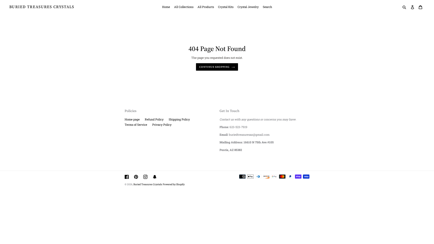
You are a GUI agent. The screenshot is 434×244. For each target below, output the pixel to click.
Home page (132, 119)
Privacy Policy (162, 125)
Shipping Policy (179, 119)
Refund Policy (154, 119)
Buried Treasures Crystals (41, 7)
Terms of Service (136, 125)
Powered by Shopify (174, 184)
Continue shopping (214, 67)
